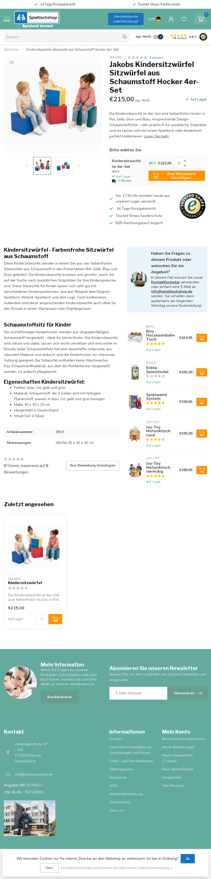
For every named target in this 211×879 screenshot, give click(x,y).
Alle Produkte (173, 785)
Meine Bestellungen (178, 747)
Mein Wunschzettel (178, 769)
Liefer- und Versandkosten (131, 761)
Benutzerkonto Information (184, 738)
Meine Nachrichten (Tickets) (177, 758)
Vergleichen (172, 777)
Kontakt (115, 738)
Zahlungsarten (121, 769)
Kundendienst (59, 697)
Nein (49, 867)
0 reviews (156, 57)
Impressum (118, 777)
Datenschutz (119, 802)
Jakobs (115, 57)
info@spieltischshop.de (171, 291)
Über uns (116, 810)
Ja (187, 858)
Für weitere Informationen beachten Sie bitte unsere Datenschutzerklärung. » (116, 868)
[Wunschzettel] (184, 19)
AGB (113, 785)
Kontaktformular (165, 282)
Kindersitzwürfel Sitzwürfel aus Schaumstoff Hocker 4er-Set (73, 49)
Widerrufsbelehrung (126, 794)
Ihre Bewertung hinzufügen (92, 465)
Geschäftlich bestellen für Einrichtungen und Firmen (130, 750)
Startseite (11, 49)
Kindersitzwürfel (25, 583)
